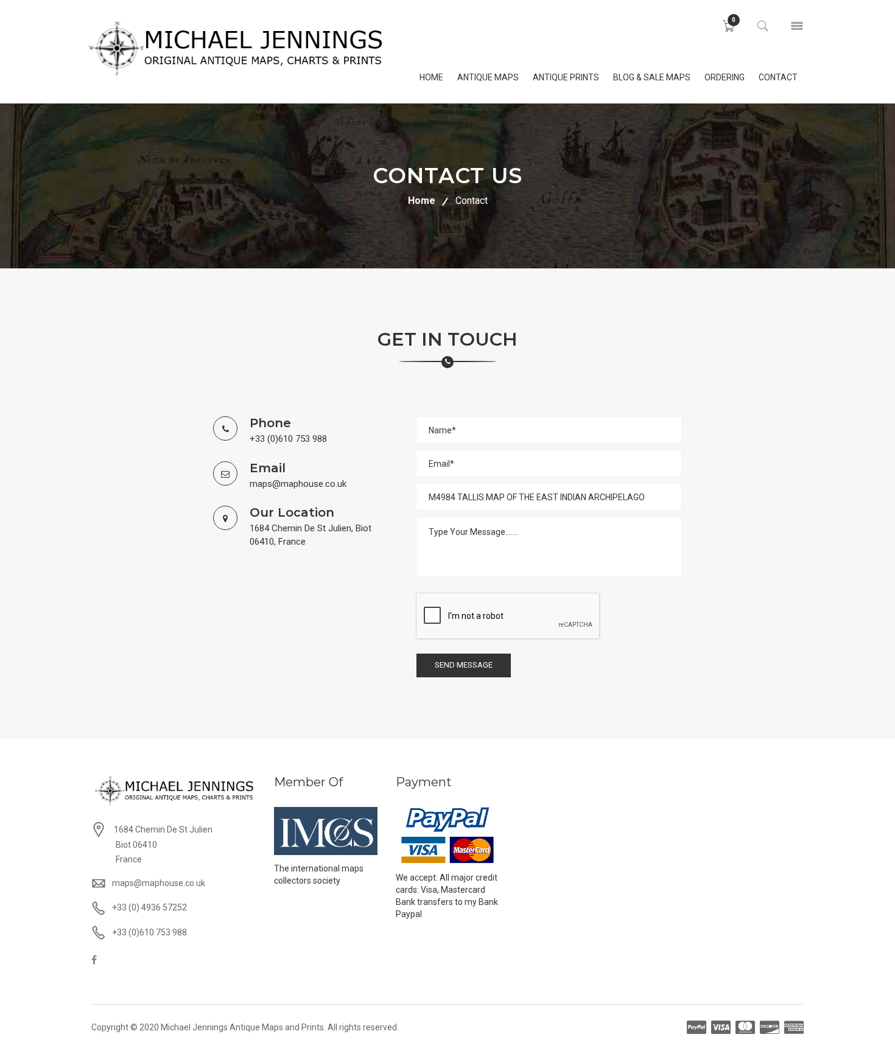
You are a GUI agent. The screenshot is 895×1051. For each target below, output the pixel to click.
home (431, 77)
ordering (724, 77)
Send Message (464, 664)
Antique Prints (566, 77)
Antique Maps (488, 77)
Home (421, 200)
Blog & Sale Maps (651, 77)
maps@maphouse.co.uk (298, 483)
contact (778, 77)
